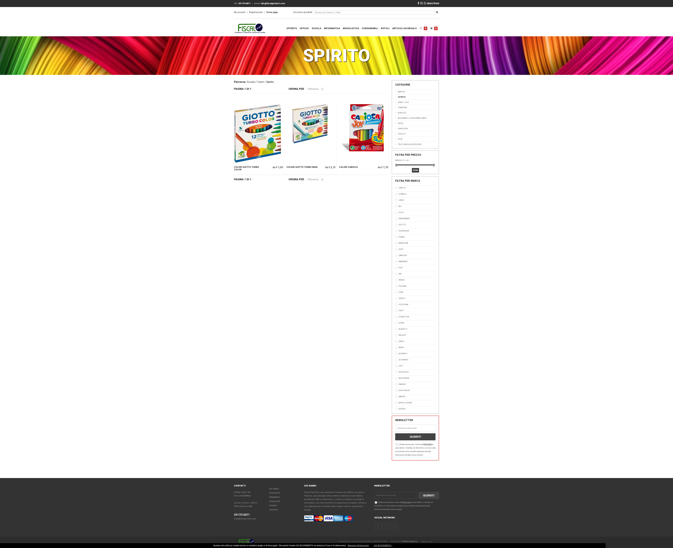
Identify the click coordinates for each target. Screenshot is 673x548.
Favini (401, 280)
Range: (398, 160)
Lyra (401, 292)
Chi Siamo (274, 489)
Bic (400, 206)
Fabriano (403, 261)
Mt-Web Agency (410, 541)
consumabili (370, 28)
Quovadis (403, 360)
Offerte (291, 28)
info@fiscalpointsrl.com (245, 519)
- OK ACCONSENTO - (382, 545)
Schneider (404, 231)
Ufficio (304, 28)
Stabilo (402, 194)
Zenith (402, 298)
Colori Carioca (348, 167)
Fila (400, 268)
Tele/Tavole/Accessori (410, 144)
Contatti (273, 510)
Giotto (402, 225)
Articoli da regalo (404, 28)
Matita (401, 92)
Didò (401, 249)
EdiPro (402, 409)
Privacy (273, 506)
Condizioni (274, 501)
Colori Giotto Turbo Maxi (302, 167)
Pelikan (402, 286)
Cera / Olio (403, 102)
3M (400, 274)
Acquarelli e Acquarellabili (412, 118)
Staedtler (404, 317)
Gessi (400, 123)
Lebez (401, 200)
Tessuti (402, 134)
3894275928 (432, 3)
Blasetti (403, 329)
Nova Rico (404, 372)
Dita (400, 139)
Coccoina (403, 304)
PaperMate (404, 218)
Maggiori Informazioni (358, 545)
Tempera (402, 107)
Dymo (401, 323)
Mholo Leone (405, 403)
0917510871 (242, 514)
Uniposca (403, 128)
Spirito (402, 97)
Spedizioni (274, 493)
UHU (401, 366)
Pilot (401, 212)
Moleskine (404, 378)
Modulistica (351, 28)
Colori (260, 81)
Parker (402, 384)
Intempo (403, 353)
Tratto (402, 188)
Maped (402, 396)
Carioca (403, 255)
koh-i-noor (404, 390)
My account (239, 12)
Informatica (332, 28)
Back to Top (427, 542)
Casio (401, 341)
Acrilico (402, 113)
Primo (402, 237)
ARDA (401, 347)
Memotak (403, 243)
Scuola (316, 28)
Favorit (402, 335)
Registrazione (256, 12)
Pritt (401, 311)
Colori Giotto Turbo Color (246, 168)
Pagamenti (274, 497)
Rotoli (385, 28)
